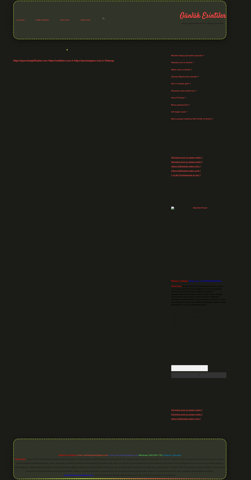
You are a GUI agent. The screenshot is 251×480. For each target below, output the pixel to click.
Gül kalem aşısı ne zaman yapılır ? (186, 158)
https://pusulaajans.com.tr (89, 60)
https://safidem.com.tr (60, 60)
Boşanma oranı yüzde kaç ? (183, 91)
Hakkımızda (85, 20)
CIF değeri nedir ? (179, 112)
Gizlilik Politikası (42, 20)
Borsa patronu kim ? (180, 105)
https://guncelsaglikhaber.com (30, 60)
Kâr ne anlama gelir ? (181, 84)
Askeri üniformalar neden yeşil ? (186, 166)
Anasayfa (21, 20)
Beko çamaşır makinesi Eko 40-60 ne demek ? (192, 119)
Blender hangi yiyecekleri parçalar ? (187, 55)
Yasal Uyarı (64, 20)
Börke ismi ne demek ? (181, 70)
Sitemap (109, 60)
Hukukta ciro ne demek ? (182, 62)
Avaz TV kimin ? (178, 98)
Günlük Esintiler (203, 16)
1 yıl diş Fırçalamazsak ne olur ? (186, 175)
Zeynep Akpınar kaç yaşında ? (185, 77)
